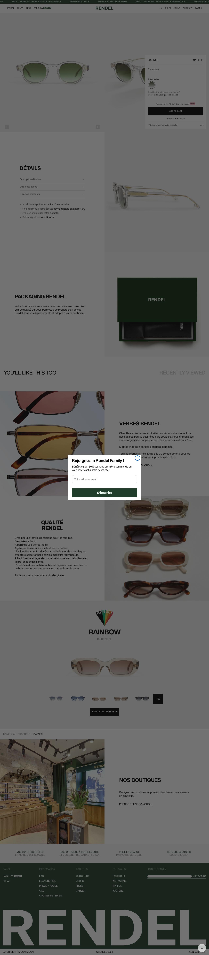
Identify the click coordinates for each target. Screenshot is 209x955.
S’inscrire (104, 493)
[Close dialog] (137, 458)
